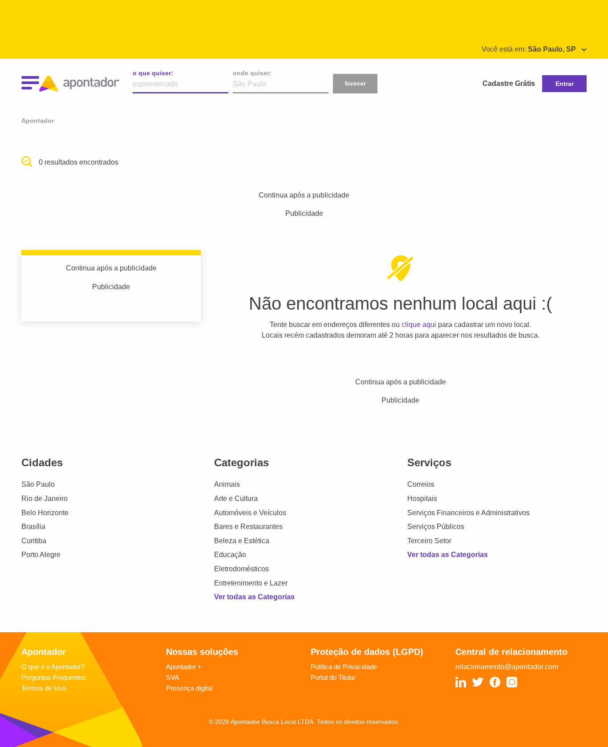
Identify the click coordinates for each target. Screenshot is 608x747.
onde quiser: (252, 73)
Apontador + (184, 666)
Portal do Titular (333, 677)
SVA (172, 677)
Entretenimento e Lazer (251, 583)
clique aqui (418, 324)
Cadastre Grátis (508, 83)
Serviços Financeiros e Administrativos (468, 513)
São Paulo (38, 484)
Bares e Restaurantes (248, 526)
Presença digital (189, 688)
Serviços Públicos (435, 526)
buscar (355, 83)
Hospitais (422, 498)
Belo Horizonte (45, 513)
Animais (227, 484)
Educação (230, 554)
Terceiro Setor (429, 541)
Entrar (564, 83)
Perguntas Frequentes (53, 677)
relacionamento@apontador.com (506, 666)
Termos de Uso (43, 688)
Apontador (37, 120)
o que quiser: (153, 73)
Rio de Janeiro (44, 498)
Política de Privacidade (344, 666)
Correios (420, 484)
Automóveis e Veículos (250, 513)
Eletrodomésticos (241, 569)
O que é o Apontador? (53, 666)
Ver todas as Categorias (254, 597)
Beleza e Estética (241, 541)
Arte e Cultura (236, 498)
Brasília (33, 526)
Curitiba (33, 541)
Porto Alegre (41, 554)
